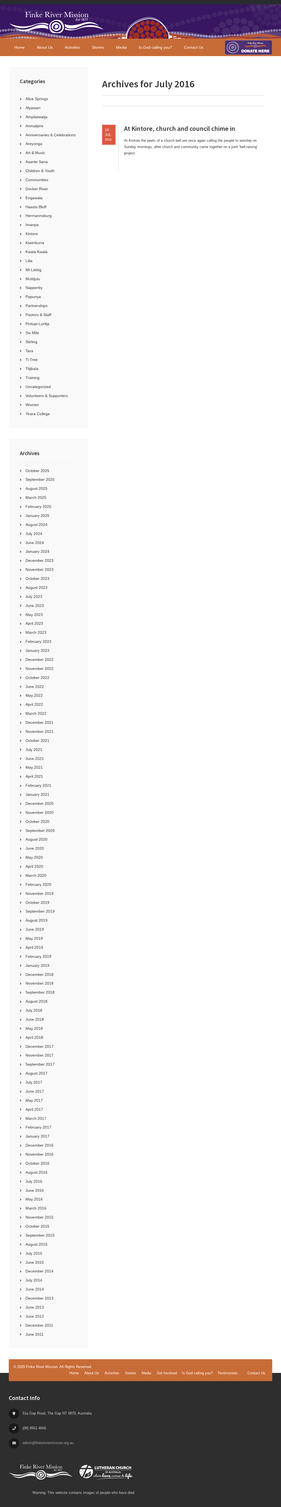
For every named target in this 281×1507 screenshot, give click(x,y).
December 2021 (40, 722)
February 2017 (38, 1127)
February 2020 (38, 884)
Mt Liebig (33, 270)
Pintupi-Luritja (37, 324)
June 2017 (35, 1091)
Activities (112, 1373)
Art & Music (35, 153)
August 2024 (36, 524)
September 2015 (40, 1235)
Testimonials (228, 1373)
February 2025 (38, 506)
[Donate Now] (248, 47)
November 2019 (40, 893)
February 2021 (38, 785)
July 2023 (34, 596)
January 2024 (37, 551)
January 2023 (37, 650)
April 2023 (34, 623)
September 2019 (40, 911)
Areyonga (34, 143)
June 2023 (35, 605)
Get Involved (167, 1373)
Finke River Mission (57, 21)
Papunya (33, 296)
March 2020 (36, 875)
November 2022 (40, 668)
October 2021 (37, 740)
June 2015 (35, 1262)
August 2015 (36, 1244)
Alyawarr (33, 108)
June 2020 (35, 848)
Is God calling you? (197, 1373)
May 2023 (34, 614)
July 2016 (34, 1181)
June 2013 (35, 1307)
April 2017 (34, 1109)
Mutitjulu (33, 279)
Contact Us (256, 1373)
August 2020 (36, 839)
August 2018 (36, 1001)
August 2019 (36, 920)
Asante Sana (37, 162)
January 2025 (37, 515)
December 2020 (40, 803)
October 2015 (37, 1226)
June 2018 (35, 1019)
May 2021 (34, 767)
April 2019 (34, 947)
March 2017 (36, 1118)
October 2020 (37, 821)
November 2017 (40, 1055)
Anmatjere (34, 126)
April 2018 (34, 1037)
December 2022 (40, 659)
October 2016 (37, 1163)
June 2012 (35, 1316)
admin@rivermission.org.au (48, 1443)
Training (33, 377)
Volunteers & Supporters (47, 396)
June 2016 (35, 1190)
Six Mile (32, 333)
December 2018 (40, 974)
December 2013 (40, 1298)
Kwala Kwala (36, 252)
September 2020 (40, 830)
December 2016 (40, 1145)
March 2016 (36, 1208)
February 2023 (38, 641)
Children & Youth (40, 171)
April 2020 (34, 866)
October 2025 (37, 470)
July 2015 (34, 1253)
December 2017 (40, 1046)
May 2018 (34, 1028)
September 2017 (40, 1064)
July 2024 (34, 533)
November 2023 (40, 569)
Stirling (31, 342)
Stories (130, 1373)
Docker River (37, 189)
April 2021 (34, 776)
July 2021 (34, 749)
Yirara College (38, 414)
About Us (91, 1373)
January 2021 (37, 794)
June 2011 (35, 1334)
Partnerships (36, 305)
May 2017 (34, 1100)
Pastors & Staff (38, 315)
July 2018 (34, 1010)
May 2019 (34, 938)
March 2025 (36, 497)
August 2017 (36, 1073)
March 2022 (36, 713)
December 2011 (39, 1325)
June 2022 (35, 686)
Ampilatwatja (36, 117)
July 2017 (34, 1082)
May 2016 (34, 1199)
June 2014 (35, 1289)
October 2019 (37, 902)
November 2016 (40, 1154)
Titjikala (32, 368)
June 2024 (35, 542)
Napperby (34, 287)
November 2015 (40, 1217)
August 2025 (36, 488)
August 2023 (36, 587)
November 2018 (40, 983)
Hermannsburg (39, 215)
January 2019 (37, 965)
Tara (29, 351)
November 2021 (40, 731)
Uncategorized (38, 386)
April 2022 (34, 704)
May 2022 (34, 695)
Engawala (34, 198)
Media (146, 1373)
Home (74, 1373)
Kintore (32, 234)
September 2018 (40, 992)
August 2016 (36, 1172)
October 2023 (37, 578)
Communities (37, 180)
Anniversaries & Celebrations (51, 135)
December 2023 (40, 560)
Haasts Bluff (36, 207)
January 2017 (37, 1136)
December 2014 (40, 1271)
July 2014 (34, 1280)
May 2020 (34, 857)
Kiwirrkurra (35, 243)
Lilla (29, 261)
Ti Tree (32, 359)
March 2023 (36, 632)
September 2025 (40, 479)
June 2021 (35, 758)
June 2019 (35, 929)
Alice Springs (37, 99)
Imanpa (32, 224)
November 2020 (40, 812)
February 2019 (38, 956)
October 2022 (37, 677)
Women (32, 405)
